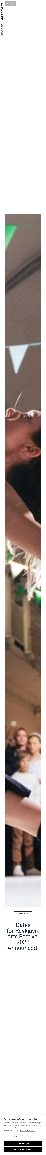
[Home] (2, 18)
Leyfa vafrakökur (23, 1149)
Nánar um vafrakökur (27, 1130)
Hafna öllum (23, 1143)
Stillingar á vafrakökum (23, 1137)
